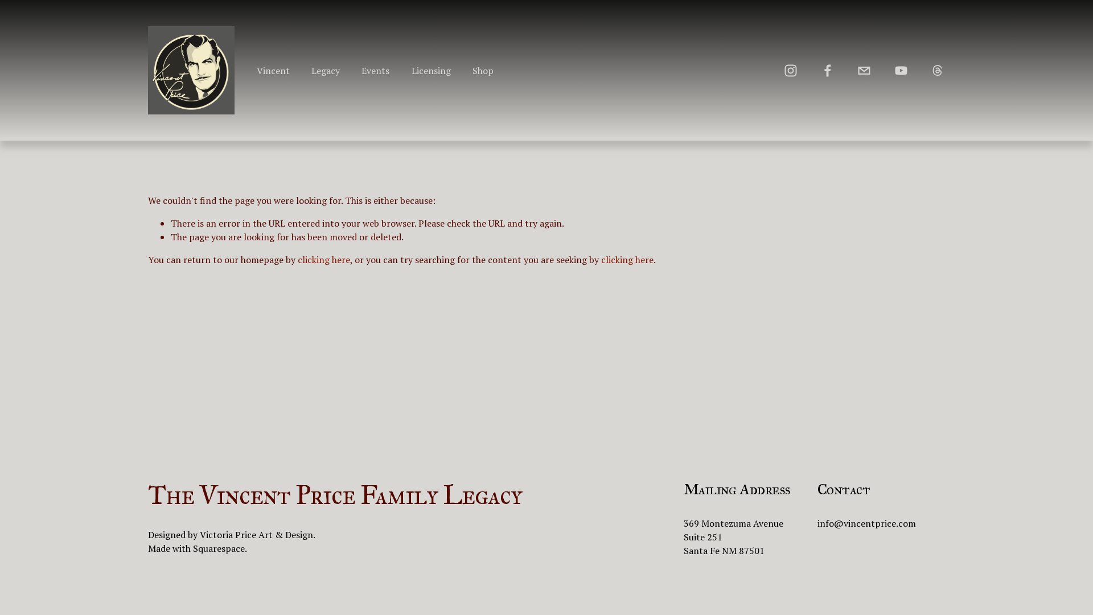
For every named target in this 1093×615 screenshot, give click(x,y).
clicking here (324, 259)
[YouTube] (901, 70)
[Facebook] (827, 70)
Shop (483, 70)
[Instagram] (790, 70)
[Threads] (937, 70)
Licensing (431, 70)
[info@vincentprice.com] (864, 70)
